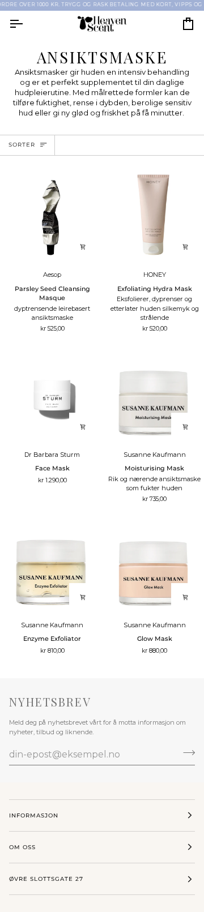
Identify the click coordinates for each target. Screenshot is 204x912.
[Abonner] (185, 753)
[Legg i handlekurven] (83, 247)
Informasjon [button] (33, 815)
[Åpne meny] (26, 24)
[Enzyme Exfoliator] (51, 565)
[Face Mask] (51, 395)
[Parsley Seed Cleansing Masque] (51, 215)
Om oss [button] (22, 847)
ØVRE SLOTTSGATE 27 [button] (46, 879)
